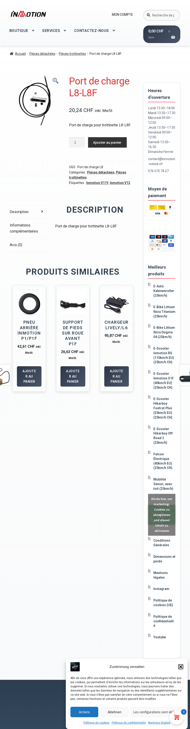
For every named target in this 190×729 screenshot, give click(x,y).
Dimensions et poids (164, 559)
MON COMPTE (122, 14)
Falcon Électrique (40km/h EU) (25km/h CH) (162, 461)
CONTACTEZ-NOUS (91, 30)
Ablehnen (114, 712)
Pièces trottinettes (72, 54)
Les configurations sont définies (156, 712)
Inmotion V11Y (97, 183)
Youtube (159, 637)
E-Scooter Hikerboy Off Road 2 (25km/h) (163, 435)
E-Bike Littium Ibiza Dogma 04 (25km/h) (164, 332)
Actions (84, 712)
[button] (180, 666)
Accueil (20, 54)
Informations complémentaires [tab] (24, 228)
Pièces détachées (42, 54)
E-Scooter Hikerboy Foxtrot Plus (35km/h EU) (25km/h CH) (162, 408)
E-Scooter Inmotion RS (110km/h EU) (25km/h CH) (163, 355)
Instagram (161, 589)
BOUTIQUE (19, 30)
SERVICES (51, 30)
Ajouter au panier (107, 142)
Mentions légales (159, 722)
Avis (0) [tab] (16, 245)
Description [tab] (19, 212)
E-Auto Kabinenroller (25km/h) (163, 290)
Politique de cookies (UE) (163, 603)
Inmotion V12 (120, 183)
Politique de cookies (96, 722)
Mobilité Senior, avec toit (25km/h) (163, 484)
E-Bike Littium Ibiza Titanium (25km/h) (164, 311)
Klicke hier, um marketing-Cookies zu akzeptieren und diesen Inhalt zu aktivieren (161, 515)
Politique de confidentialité (129, 722)
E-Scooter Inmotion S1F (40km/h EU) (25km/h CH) (163, 380)
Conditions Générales (161, 543)
